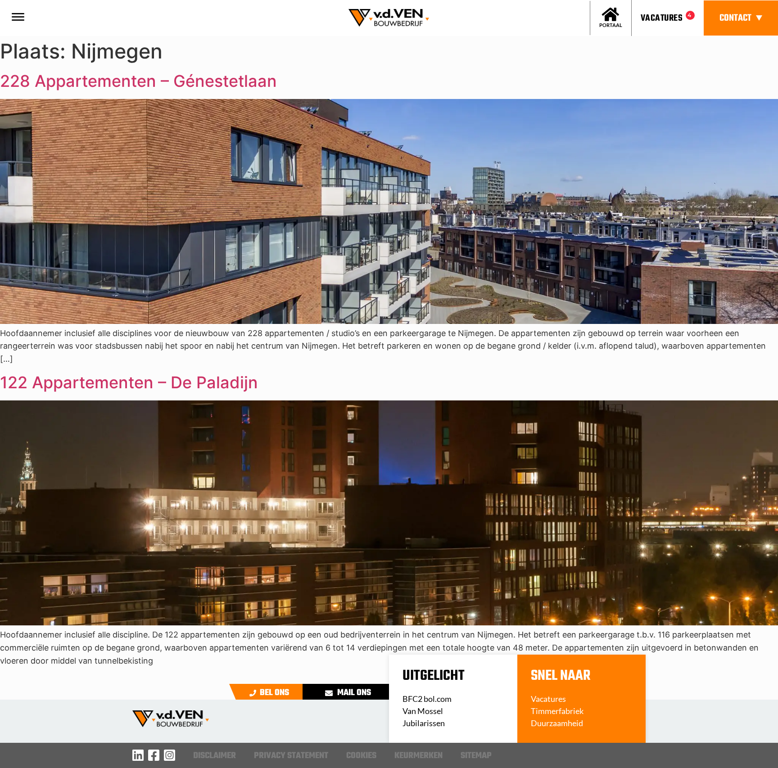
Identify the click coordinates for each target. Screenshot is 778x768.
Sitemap (476, 755)
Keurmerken (418, 755)
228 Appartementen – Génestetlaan (138, 81)
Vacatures (662, 18)
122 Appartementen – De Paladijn (129, 382)
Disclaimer (214, 755)
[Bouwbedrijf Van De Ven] (138, 755)
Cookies (361, 755)
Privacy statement (291, 755)
